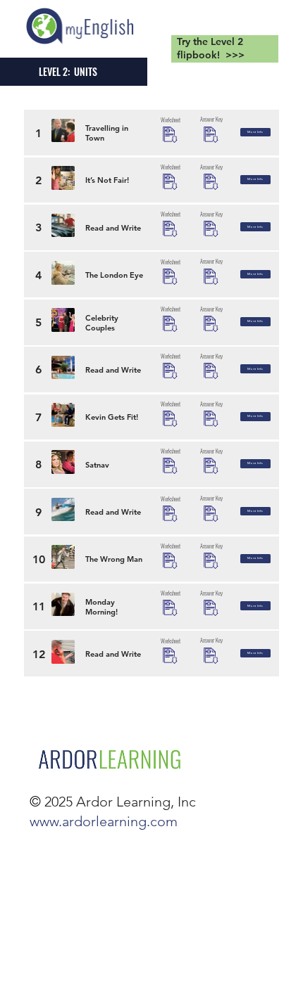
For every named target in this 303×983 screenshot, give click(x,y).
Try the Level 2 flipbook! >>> (211, 48)
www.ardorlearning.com (104, 821)
